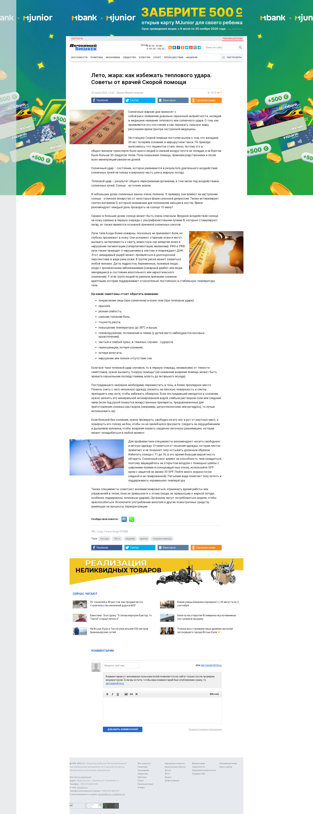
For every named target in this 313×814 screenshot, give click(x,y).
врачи (143, 538)
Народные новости (175, 763)
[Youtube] (191, 47)
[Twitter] (186, 47)
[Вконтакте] (174, 47)
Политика (96, 57)
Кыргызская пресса (175, 767)
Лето (117, 538)
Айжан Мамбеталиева (129, 92)
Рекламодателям (232, 38)
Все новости (79, 57)
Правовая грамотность (204, 770)
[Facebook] (178, 47)
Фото (167, 774)
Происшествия (173, 57)
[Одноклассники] (182, 47)
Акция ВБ (191, 57)
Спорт (157, 57)
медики (130, 538)
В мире (141, 787)
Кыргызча (77, 38)
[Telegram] (199, 47)
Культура (144, 57)
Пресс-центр (225, 767)
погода (104, 538)
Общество (129, 57)
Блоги (168, 770)
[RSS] (170, 47)
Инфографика (172, 780)
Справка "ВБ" (198, 774)
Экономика (113, 57)
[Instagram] (195, 47)
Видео (168, 777)
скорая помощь (162, 538)
